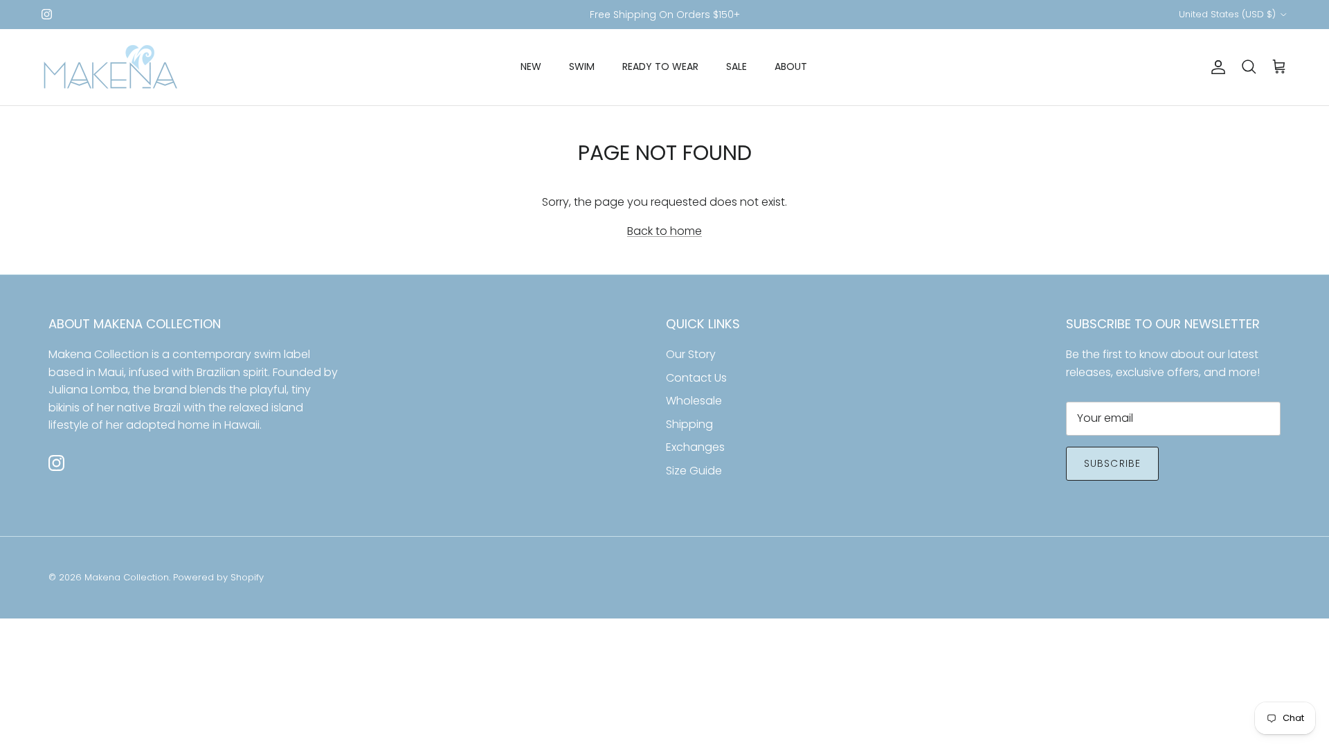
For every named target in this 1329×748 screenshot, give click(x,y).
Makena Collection (126, 577)
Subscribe (1112, 463)
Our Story (691, 354)
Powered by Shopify (218, 577)
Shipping (689, 424)
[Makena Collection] (111, 67)
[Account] (1215, 67)
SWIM (582, 66)
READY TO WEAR (660, 66)
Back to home (664, 231)
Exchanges (695, 447)
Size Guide (694, 471)
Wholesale (694, 401)
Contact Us (696, 378)
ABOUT (791, 66)
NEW (531, 66)
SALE (736, 66)
